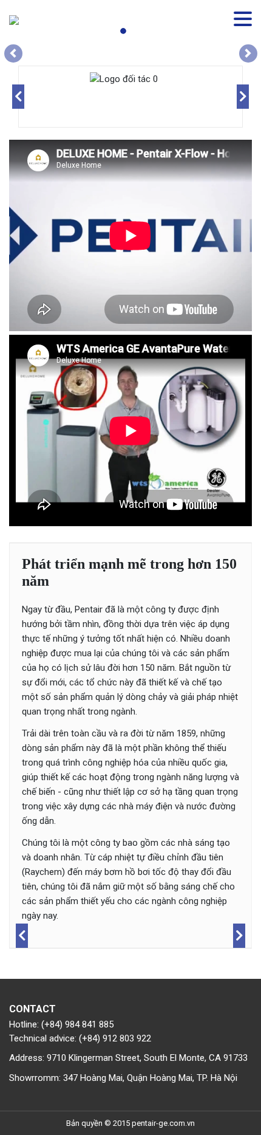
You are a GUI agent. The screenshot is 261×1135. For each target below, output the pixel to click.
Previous (18, 96)
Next (243, 96)
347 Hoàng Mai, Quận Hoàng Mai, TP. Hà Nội (150, 1077)
